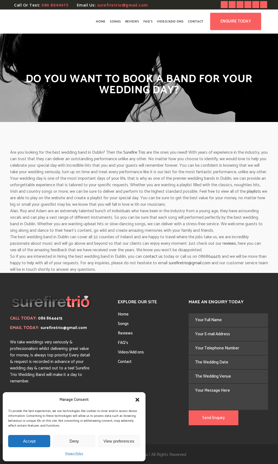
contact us (153, 256)
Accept (29, 441)
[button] (137, 399)
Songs (123, 323)
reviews (229, 243)
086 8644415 (55, 5)
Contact (125, 361)
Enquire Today (235, 21)
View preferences (118, 441)
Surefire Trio (134, 152)
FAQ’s (123, 342)
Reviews (125, 333)
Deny (74, 441)
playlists (254, 191)
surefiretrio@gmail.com (122, 5)
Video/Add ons (131, 352)
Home (123, 314)
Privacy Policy (74, 453)
